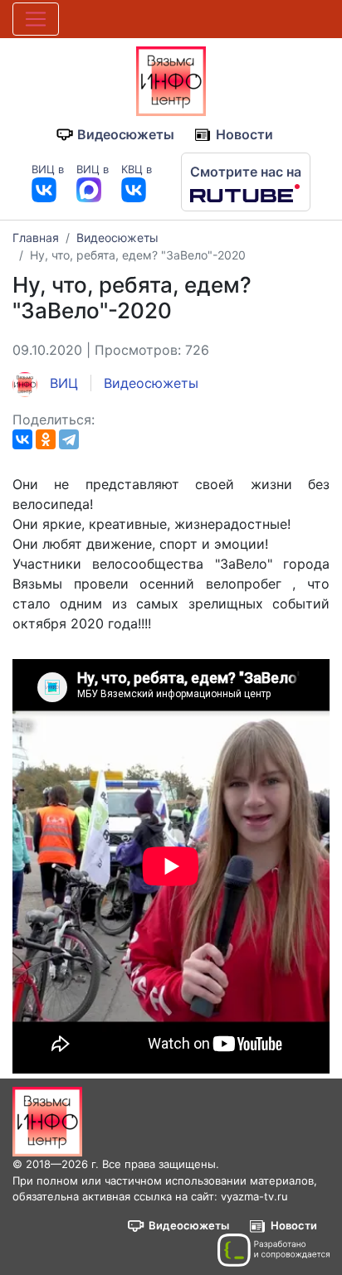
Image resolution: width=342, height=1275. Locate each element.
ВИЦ (62, 383)
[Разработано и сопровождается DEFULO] (273, 1250)
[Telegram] (69, 439)
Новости (244, 134)
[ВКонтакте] (22, 439)
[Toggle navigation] (35, 19)
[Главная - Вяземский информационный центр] (171, 79)
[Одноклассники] (46, 439)
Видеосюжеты (125, 134)
